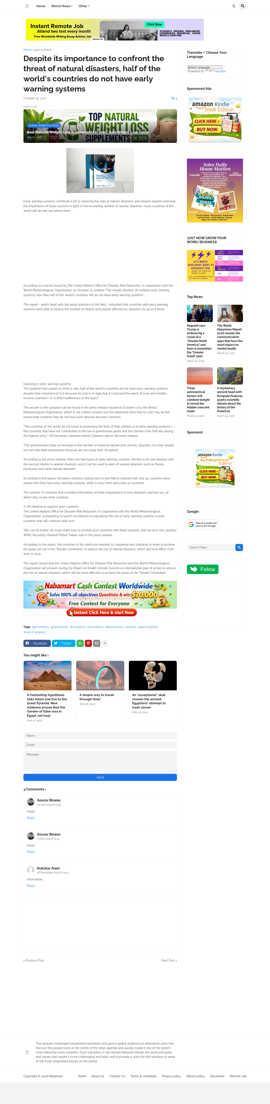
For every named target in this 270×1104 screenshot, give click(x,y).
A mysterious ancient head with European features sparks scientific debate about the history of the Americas (230, 399)
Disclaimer (217, 1076)
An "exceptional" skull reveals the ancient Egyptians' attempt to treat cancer (149, 701)
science (131, 627)
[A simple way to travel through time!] (100, 675)
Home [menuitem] (40, 6)
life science (77, 627)
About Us (97, 1076)
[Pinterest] (88, 643)
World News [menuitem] (60, 6)
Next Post (168, 960)
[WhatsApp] (80, 643)
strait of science (34, 632)
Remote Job (238, 1076)
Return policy (195, 1076)
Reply (31, 818)
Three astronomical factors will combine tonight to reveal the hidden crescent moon (198, 399)
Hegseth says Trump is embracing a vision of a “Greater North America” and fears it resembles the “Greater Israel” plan (199, 341)
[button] (234, 6)
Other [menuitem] (82, 6)
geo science (43, 49)
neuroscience (114, 627)
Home (27, 49)
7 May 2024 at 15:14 (48, 838)
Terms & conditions (143, 1076)
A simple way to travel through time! (97, 697)
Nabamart (56, 1076)
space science (148, 627)
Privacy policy (171, 1076)
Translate (219, 71)
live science (95, 627)
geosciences (59, 627)
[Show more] (104, 643)
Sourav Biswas (49, 800)
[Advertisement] (100, 250)
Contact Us (117, 1076)
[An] (153, 675)
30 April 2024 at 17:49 (49, 804)
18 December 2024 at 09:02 (53, 872)
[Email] (96, 643)
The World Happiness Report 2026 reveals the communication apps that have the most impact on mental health (230, 337)
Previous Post (35, 960)
